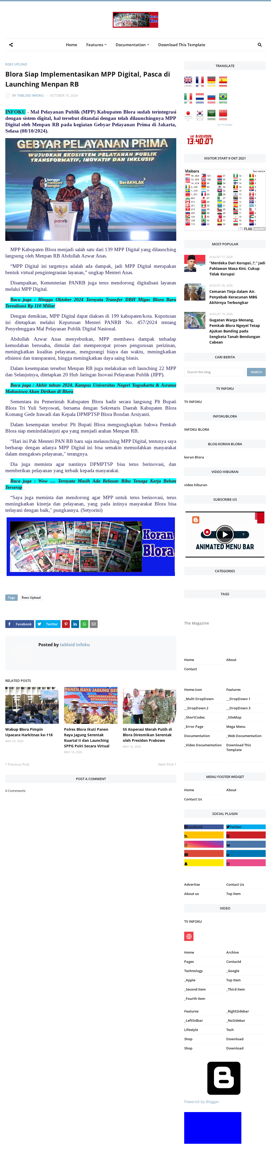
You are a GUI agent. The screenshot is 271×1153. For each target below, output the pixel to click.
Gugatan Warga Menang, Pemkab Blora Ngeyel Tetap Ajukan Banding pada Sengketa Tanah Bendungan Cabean (234, 331)
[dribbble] (246, 862)
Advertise (192, 884)
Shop (188, 1039)
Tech (230, 1029)
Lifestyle (191, 1029)
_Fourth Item (194, 998)
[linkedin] (246, 853)
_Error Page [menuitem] (193, 726)
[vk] (246, 844)
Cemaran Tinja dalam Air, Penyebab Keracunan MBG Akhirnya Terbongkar (233, 297)
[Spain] (224, 85)
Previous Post (18, 764)
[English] (189, 85)
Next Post (166, 764)
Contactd (233, 961)
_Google (232, 970)
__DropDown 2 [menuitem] (196, 708)
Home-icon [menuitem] (193, 689)
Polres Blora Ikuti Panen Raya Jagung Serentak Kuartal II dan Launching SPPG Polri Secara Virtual (86, 737)
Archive (232, 952)
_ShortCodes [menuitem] (194, 717)
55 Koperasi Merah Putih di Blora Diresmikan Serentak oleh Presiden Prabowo (147, 735)
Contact (190, 669)
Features (191, 1011)
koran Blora (194, 457)
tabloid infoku (30, 95)
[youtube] (204, 853)
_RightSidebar (237, 1011)
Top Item (233, 893)
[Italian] (189, 102)
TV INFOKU (193, 401)
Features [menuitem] (94, 44)
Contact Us (193, 799)
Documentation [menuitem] (131, 44)
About (231, 659)
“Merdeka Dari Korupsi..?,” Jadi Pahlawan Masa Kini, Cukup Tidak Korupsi (237, 268)
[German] (212, 85)
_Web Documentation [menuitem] (243, 735)
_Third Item (235, 989)
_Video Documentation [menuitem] (203, 745)
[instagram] (204, 763)
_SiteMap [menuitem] (233, 717)
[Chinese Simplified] (224, 118)
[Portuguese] (224, 102)
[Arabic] (212, 118)
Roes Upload (16, 64)
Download (234, 1039)
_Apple (189, 980)
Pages (189, 961)
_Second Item (195, 989)
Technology (193, 970)
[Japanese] (189, 118)
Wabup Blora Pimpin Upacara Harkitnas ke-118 (29, 732)
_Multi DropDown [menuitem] (199, 698)
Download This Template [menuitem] (181, 44)
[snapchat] (204, 862)
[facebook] (204, 826)
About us (191, 893)
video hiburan (195, 484)
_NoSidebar (235, 1020)
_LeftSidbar (193, 1020)
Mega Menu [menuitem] (235, 726)
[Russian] (212, 102)
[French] (201, 85)
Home (189, 659)
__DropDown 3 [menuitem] (238, 708)
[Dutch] (201, 102)
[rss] (204, 834)
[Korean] (201, 118)
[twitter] (246, 826)
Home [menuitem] (71, 44)
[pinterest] (246, 763)
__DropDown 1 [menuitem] (238, 698)
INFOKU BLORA (196, 429)
